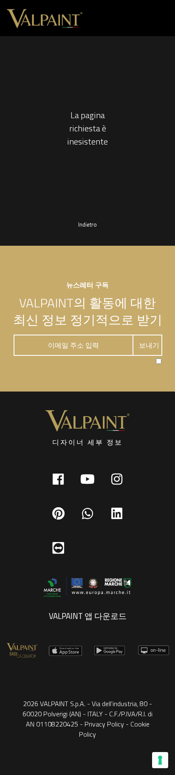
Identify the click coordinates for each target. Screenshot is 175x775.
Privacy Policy (104, 724)
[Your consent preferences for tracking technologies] (160, 760)
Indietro (87, 224)
